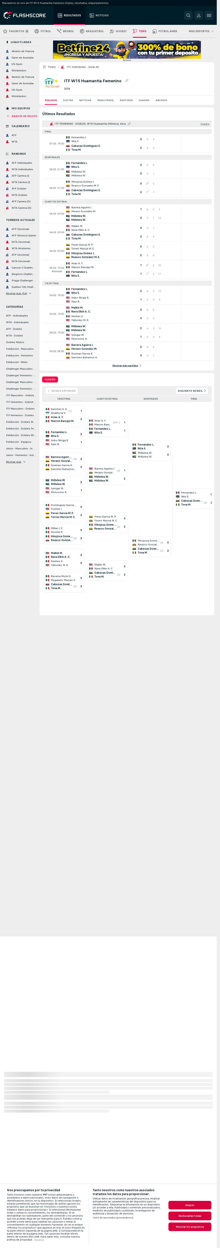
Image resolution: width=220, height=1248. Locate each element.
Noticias (85, 100)
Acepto (189, 1205)
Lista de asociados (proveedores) (113, 1217)
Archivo (161, 100)
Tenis (52, 67)
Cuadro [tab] (50, 379)
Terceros (39, 1239)
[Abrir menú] (209, 15)
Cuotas (68, 100)
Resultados (105, 100)
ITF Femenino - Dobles (83, 67)
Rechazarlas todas (190, 1215)
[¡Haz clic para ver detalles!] (127, 143)
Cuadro (144, 100)
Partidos (126, 100)
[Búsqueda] (188, 15)
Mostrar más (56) (16, 293)
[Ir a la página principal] (27, 15)
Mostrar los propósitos (190, 1226)
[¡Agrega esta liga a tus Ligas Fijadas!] (126, 80)
